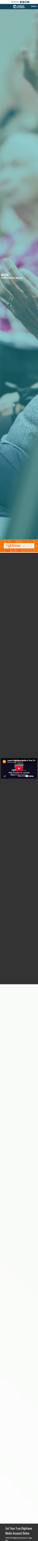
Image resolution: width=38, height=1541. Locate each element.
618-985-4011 (15, 2)
